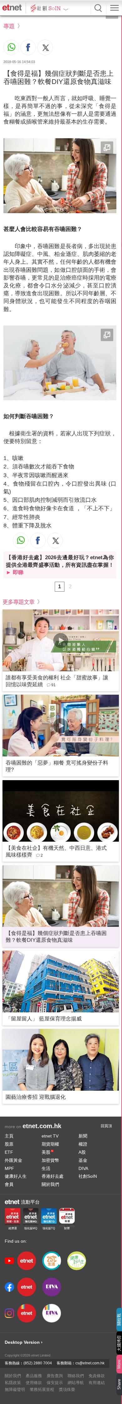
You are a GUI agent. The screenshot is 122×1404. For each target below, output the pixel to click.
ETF (9, 1152)
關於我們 (50, 1184)
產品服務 (34, 1375)
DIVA (83, 1168)
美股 (47, 1152)
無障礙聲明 (15, 1389)
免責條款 (97, 1375)
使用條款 (34, 1382)
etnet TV (50, 1135)
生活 (46, 1168)
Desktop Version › (24, 1342)
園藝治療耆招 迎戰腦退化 (36, 1097)
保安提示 (55, 1382)
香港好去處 (53, 1176)
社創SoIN (88, 1176)
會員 (9, 1184)
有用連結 (97, 1382)
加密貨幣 (50, 1160)
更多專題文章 (18, 602)
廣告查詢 (55, 1375)
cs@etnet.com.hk (89, 1363)
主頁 (9, 1135)
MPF (9, 1168)
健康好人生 (16, 1176)
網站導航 (76, 1382)
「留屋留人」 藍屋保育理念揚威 (44, 1019)
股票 (9, 1144)
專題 (9, 26)
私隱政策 (13, 1382)
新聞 (83, 1135)
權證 (83, 1144)
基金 (83, 1160)
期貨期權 (50, 1144)
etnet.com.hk (42, 1126)
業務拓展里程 (42, 1389)
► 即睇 (14, 572)
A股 (82, 1152)
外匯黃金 (13, 1160)
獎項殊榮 (67, 1389)
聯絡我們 (76, 1375)
